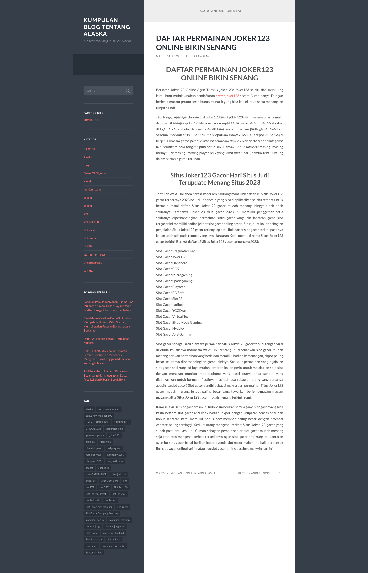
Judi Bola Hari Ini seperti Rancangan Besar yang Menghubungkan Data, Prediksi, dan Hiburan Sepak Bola (106, 375)
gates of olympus (95, 435)
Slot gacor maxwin (119, 519)
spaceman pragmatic (113, 546)
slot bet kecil (92, 500)
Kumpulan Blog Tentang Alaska (107, 27)
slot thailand (113, 539)
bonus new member (108, 409)
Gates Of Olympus (95, 173)
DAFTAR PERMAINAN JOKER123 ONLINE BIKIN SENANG (213, 43)
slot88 (88, 246)
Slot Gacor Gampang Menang (102, 513)
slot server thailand (113, 532)
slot (86, 214)
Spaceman (91, 546)
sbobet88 (103, 467)
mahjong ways (92, 189)
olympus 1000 (94, 461)
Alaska (88, 157)
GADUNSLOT (121, 422)
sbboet (88, 197)
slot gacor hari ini (95, 519)
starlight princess (95, 254)
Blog (86, 165)
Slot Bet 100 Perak (96, 493)
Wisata (88, 271)
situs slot (90, 480)
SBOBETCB (91, 120)
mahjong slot (114, 448)
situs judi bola (119, 474)
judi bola (90, 441)
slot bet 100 (91, 222)
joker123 (114, 435)
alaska (89, 409)
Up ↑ (280, 473)
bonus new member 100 (99, 415)
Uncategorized (93, 262)
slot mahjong (93, 526)
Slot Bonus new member (99, 506)
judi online (105, 441)
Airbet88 (89, 148)
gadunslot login (114, 428)
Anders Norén (262, 473)
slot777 (90, 487)
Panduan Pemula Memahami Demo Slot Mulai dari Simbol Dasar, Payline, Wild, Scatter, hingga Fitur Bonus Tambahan (108, 306)
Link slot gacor (94, 448)
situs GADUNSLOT (96, 474)
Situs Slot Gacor (109, 480)
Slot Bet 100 (121, 487)
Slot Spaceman (94, 539)
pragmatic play (115, 461)
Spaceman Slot (94, 552)
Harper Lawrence (197, 56)
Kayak (88, 181)
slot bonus (110, 500)
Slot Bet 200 (119, 493)
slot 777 (104, 487)
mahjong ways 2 (115, 454)
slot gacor (90, 230)
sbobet (88, 205)
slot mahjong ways (115, 526)
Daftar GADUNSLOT (97, 422)
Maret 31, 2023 (167, 56)
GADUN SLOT (93, 428)
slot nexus (90, 238)
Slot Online (92, 532)
